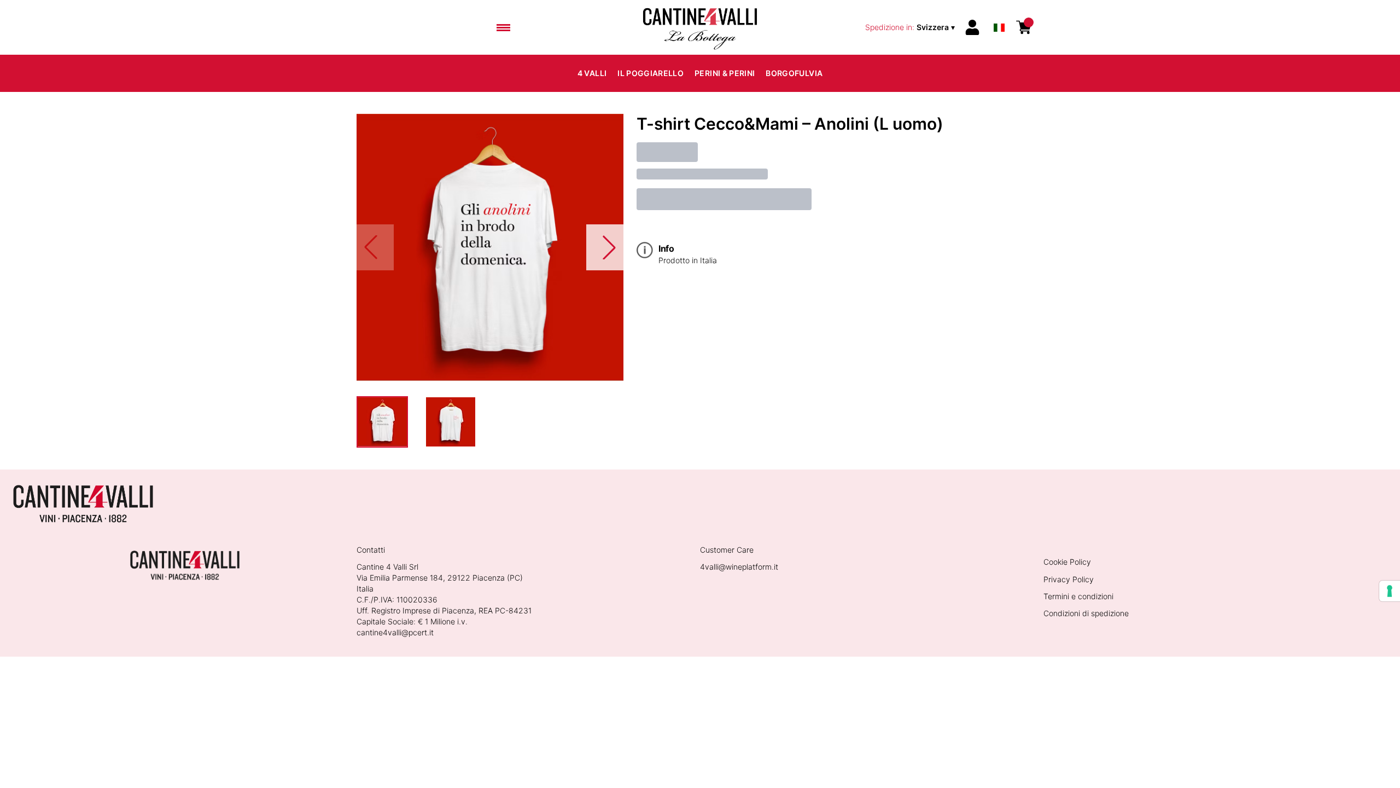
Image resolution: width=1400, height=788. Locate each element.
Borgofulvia (794, 73)
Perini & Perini (725, 73)
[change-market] (911, 27)
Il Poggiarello (650, 73)
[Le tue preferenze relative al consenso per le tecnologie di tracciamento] (1389, 591)
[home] (700, 27)
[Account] (972, 27)
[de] (999, 13)
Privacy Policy (1068, 579)
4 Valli (592, 73)
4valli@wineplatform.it (739, 566)
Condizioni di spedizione (1086, 613)
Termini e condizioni (1078, 596)
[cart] (1023, 27)
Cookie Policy (1067, 561)
